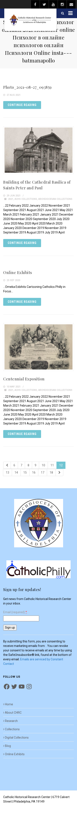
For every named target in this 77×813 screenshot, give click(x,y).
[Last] (59, 472)
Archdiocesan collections (55, 199)
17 (42, 472)
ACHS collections (26, 199)
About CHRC (13, 712)
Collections (12, 729)
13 (7, 472)
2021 (10, 199)
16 (34, 472)
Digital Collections (17, 737)
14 (16, 472)
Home (9, 704)
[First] (7, 465)
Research (11, 721)
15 (25, 472)
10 (43, 465)
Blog (8, 746)
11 (52, 465)
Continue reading (22, 105)
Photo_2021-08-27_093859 (27, 87)
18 (51, 472)
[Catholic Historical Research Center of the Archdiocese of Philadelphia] (30, 20)
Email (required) (15, 612)
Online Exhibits (17, 272)
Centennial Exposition (24, 378)
